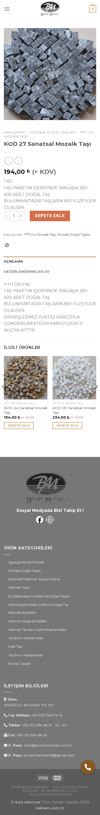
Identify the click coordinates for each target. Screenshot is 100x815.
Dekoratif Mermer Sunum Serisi (34, 579)
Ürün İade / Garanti (30, 787)
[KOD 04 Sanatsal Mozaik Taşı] (25, 377)
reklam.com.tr (50, 808)
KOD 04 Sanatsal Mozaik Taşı (25, 410)
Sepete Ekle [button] (19, 425)
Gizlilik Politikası (70, 787)
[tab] (50, 261)
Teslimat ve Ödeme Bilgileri (50, 791)
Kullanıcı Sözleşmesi (50, 794)
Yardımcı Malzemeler (25, 638)
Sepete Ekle (50, 215)
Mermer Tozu (19, 587)
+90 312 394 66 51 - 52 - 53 (44, 725)
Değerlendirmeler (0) (26, 272)
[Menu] (7, 9)
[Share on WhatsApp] (7, 245)
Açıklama (13, 261)
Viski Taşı (15, 646)
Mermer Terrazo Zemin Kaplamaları (37, 630)
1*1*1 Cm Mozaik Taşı (40, 235)
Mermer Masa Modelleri (27, 621)
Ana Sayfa (14, 132)
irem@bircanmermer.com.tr (47, 745)
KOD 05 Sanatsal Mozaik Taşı (74, 410)
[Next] (96, 397)
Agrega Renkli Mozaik (26, 562)
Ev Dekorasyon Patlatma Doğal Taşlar (39, 596)
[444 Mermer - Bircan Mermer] (50, 9)
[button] (88, 767)
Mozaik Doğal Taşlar (52, 132)
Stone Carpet (19, 664)
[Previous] (3, 397)
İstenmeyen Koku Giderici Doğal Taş (38, 605)
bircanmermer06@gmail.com (49, 755)
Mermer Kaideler (22, 613)
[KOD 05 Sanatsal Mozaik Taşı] (74, 377)
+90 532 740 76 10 (47, 715)
